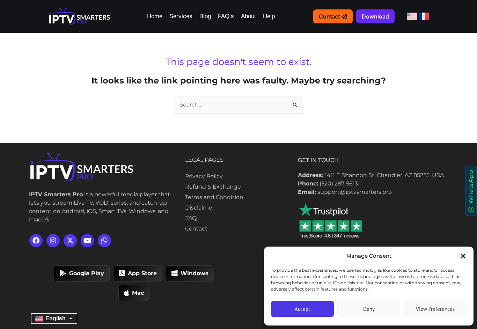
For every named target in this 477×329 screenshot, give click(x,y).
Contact (196, 228)
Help (269, 16)
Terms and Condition (214, 197)
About (248, 16)
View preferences (435, 309)
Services (180, 16)
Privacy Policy (204, 176)
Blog (205, 16)
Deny (369, 309)
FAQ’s (226, 16)
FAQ (191, 218)
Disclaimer (199, 207)
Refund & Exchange (213, 186)
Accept (302, 309)
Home (154, 16)
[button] (463, 256)
